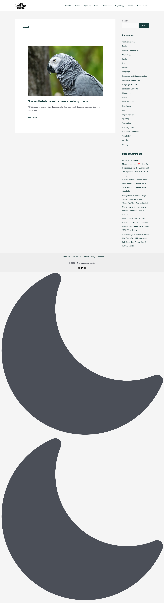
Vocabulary (126, 136)
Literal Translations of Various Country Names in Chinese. (135, 211)
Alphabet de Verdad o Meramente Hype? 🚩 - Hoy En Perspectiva (135, 164)
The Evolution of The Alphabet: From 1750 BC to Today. (135, 172)
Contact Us (76, 257)
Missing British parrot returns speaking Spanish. (59, 101)
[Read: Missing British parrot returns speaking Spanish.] (65, 71)
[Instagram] (85, 268)
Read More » (33, 117)
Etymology (119, 6)
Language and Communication (134, 76)
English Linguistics (130, 50)
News (124, 97)
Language (126, 72)
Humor (77, 6)
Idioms (130, 6)
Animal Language (129, 42)
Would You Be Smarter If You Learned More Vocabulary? (134, 187)
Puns (96, 6)
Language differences (131, 80)
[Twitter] (82, 268)
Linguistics (126, 93)
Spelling (87, 6)
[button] (82, 437)
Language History (129, 85)
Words (68, 6)
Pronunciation (128, 102)
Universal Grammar (130, 132)
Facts (124, 59)
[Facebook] (79, 268)
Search (125, 21)
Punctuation (142, 6)
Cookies (100, 257)
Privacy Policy (89, 257)
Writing (125, 144)
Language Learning (130, 89)
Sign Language (128, 115)
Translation (106, 6)
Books (124, 46)
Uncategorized (128, 127)
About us (66, 257)
